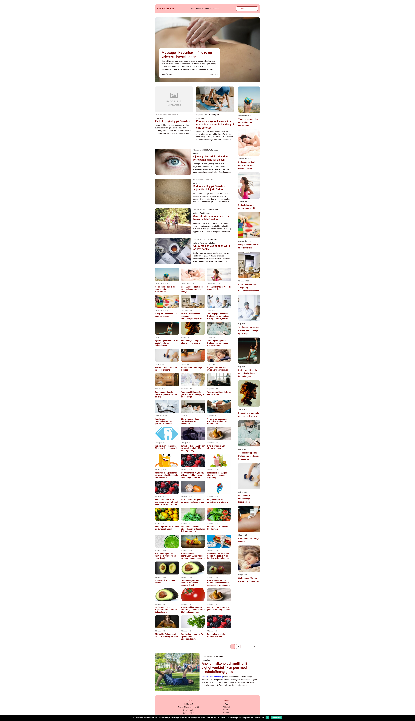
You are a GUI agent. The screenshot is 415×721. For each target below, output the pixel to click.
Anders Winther (172, 115)
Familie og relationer (207, 213)
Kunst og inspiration (207, 243)
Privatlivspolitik (276, 718)
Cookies (208, 9)
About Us (199, 9)
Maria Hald (209, 180)
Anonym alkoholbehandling (212, 677)
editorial (196, 213)
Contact (216, 9)
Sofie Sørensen (167, 74)
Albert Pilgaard (213, 115)
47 (255, 646)
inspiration (159, 118)
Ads (192, 9)
